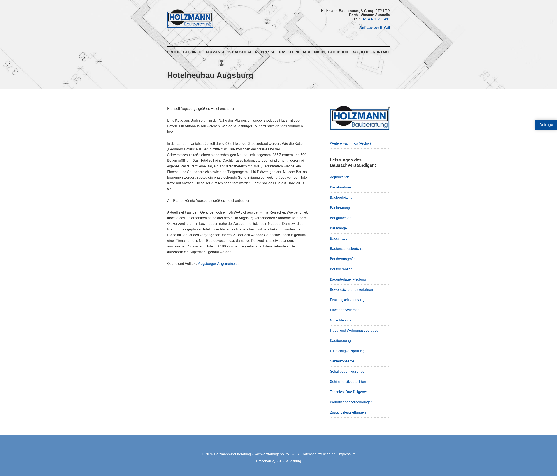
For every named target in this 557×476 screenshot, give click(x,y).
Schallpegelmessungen (348, 371)
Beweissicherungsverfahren (351, 289)
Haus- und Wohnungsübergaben (355, 330)
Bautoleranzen (341, 269)
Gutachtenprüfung (343, 320)
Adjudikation (339, 177)
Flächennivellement (345, 310)
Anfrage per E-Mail (374, 27)
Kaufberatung (340, 341)
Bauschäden (339, 238)
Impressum (346, 454)
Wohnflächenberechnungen (351, 402)
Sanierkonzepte (342, 361)
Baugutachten (340, 218)
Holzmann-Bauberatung (191, 18)
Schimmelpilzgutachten (348, 381)
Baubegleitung (341, 197)
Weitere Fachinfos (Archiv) (350, 143)
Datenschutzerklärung (319, 454)
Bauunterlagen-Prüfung (348, 279)
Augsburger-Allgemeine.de (219, 264)
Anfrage (546, 125)
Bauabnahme (340, 187)
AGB (295, 454)
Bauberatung (340, 208)
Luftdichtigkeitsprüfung (347, 351)
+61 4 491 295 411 (375, 19)
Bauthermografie (343, 259)
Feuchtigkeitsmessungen (349, 300)
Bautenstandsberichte (347, 249)
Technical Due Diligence (349, 392)
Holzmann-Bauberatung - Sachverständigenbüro (251, 454)
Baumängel (339, 228)
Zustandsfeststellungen (348, 412)
